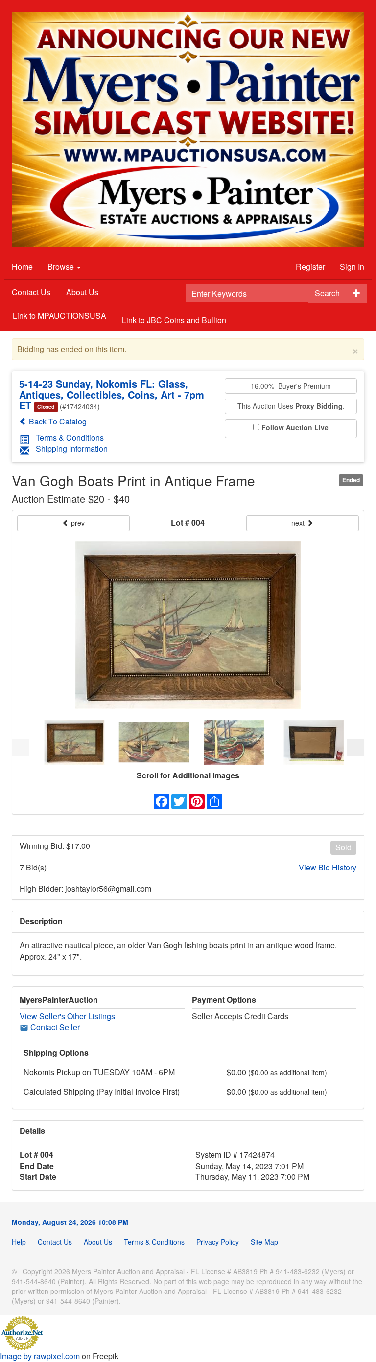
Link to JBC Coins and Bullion (174, 320)
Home (22, 266)
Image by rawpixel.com (40, 1356)
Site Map (264, 1241)
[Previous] (20, 747)
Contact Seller (54, 1027)
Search (327, 293)
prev (77, 523)
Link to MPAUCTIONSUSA (59, 315)
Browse (61, 266)
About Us (82, 292)
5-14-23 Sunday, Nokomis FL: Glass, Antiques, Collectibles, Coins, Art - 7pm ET (111, 394)
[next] (355, 747)
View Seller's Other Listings (67, 1016)
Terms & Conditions (70, 437)
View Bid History (327, 867)
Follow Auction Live (295, 427)
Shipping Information (72, 448)
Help (19, 1241)
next (298, 523)
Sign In (352, 266)
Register (310, 266)
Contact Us (31, 292)
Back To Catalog (57, 421)
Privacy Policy (217, 1241)
